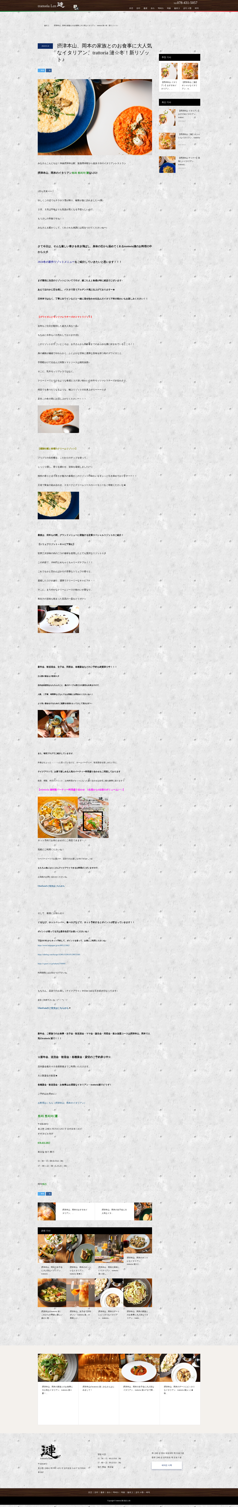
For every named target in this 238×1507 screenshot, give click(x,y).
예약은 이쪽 (167, 1465)
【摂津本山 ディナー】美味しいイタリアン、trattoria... (189, 161)
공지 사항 (187, 8)
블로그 (177, 8)
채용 (169, 8)
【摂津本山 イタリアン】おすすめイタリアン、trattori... (189, 114)
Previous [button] (33, 1390)
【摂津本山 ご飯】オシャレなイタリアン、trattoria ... (189, 137)
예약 (197, 8)
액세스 (161, 8)
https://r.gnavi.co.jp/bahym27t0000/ (52, 964)
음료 (145, 8)
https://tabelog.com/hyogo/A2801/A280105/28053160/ (59, 955)
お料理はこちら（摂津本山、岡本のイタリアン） (62, 1103)
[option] (58, 1389)
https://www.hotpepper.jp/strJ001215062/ (54, 945)
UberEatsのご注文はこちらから (51, 886)
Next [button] (205, 1390)
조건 (131, 8)
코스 (153, 8)
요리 (138, 8)
